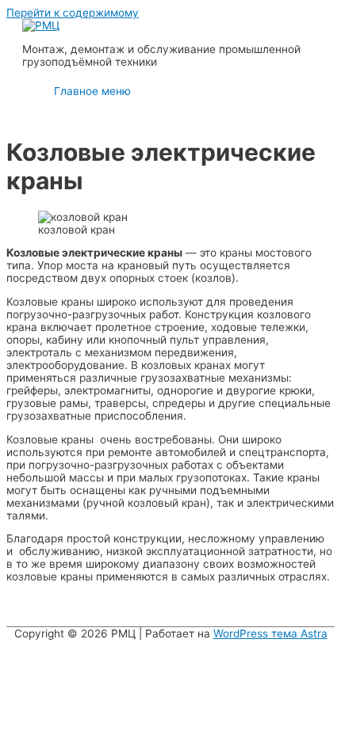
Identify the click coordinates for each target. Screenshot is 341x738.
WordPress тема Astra (270, 633)
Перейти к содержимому (72, 12)
